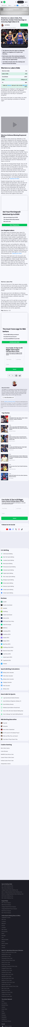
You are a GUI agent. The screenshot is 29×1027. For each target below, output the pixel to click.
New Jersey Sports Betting (9, 576)
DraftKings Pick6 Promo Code (8, 982)
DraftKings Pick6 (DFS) (8, 647)
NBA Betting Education (9, 719)
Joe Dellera (7, 25)
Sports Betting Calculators (10, 669)
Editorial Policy (5, 1005)
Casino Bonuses (4, 751)
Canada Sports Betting (8, 589)
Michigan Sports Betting (8, 579)
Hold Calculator (6, 685)
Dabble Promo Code (6, 984)
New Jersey (4, 929)
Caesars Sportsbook (7, 614)
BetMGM (5, 608)
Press (3, 1011)
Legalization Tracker (6, 917)
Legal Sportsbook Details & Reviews (11, 697)
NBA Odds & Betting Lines (7, 888)
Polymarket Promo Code (7, 958)
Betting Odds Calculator (8, 672)
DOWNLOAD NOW (14, 342)
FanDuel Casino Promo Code (7, 760)
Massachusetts (5, 939)
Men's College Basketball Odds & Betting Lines (12, 892)
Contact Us (4, 1019)
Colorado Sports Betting (8, 570)
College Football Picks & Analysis (9, 906)
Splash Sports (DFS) (7, 657)
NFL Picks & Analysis (6, 902)
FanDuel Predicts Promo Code (8, 960)
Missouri (3, 945)
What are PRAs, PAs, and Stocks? (10, 736)
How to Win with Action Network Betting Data (13, 710)
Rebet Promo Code (6, 990)
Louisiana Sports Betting (8, 560)
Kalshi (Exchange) (7, 624)
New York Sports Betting (8, 557)
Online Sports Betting (8, 553)
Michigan (4, 935)
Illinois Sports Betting (7, 563)
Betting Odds (6, 688)
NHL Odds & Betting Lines (7, 898)
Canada (3, 947)
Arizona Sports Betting (8, 583)
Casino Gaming (6, 744)
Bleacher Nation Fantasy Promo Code (10, 986)
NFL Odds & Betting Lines (7, 886)
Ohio (3, 937)
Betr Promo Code (5, 988)
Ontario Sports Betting (8, 592)
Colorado (4, 927)
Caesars (9, 85)
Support (3, 1013)
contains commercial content (9, 401)
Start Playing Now (14, 225)
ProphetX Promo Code (6, 968)
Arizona (3, 925)
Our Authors (4, 1003)
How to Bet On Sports (8, 694)
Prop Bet (5, 723)
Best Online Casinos (5, 748)
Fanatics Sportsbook (7, 605)
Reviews (4, 598)
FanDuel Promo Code (6, 972)
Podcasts (4, 1015)
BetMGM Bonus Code (6, 954)
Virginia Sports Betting (8, 573)
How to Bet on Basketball (8, 729)
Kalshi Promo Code (6, 962)
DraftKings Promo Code (7, 970)
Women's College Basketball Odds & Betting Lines (12, 894)
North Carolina (5, 943)
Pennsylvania (4, 931)
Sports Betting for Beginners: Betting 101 (12, 701)
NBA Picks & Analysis (6, 904)
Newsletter (4, 1017)
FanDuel (5, 663)
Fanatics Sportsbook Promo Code (9, 952)
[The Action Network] (4, 2)
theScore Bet (6, 618)
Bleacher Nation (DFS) (8, 650)
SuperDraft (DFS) (7, 660)
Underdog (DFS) (6, 631)
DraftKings (5, 611)
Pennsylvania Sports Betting (9, 566)
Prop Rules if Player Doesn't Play (10, 739)
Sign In (26, 2)
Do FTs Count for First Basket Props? (11, 732)
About (3, 1001)
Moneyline (5, 726)
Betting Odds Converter (8, 679)
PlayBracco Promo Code (7, 992)
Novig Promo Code (6, 964)
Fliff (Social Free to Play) (8, 621)
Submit (14, 369)
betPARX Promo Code (6, 976)
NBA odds (25, 85)
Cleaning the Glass (14, 178)
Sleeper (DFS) (6, 640)
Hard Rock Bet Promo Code (8, 978)
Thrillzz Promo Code (6, 994)
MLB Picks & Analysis (6, 910)
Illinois (3, 933)
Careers (3, 1007)
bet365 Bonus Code (6, 956)
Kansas (3, 941)
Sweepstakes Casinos (6, 763)
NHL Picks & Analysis (6, 912)
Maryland (4, 923)
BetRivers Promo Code (7, 980)
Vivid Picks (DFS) (7, 653)
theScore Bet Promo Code (7, 974)
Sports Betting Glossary (8, 704)
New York (4, 919)
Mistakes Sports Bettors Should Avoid (11, 707)
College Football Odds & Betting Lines (10, 890)
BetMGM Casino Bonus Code (7, 754)
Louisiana (4, 921)
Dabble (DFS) (6, 637)
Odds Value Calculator (8, 675)
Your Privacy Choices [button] (6, 1021)
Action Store (4, 1009)
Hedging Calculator (7, 682)
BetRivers (5, 627)
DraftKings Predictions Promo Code (9, 966)
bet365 (4, 601)
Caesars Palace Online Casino (7, 757)
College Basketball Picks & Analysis (9, 908)
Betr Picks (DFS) (6, 644)
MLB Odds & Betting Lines (7, 896)
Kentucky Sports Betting (8, 586)
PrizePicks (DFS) (7, 634)
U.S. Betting (5, 550)
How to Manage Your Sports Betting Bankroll (13, 714)
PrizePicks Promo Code (7, 996)
